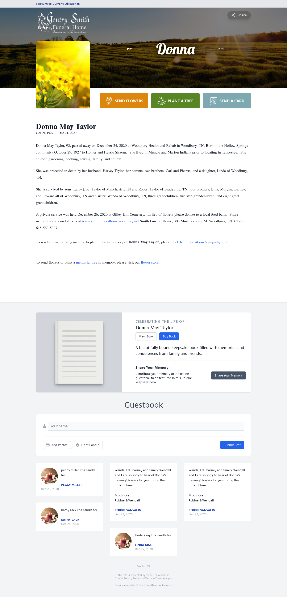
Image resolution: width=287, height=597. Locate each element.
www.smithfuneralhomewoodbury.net (110, 220)
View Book (146, 336)
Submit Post (232, 445)
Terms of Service (155, 578)
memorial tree (86, 262)
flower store (150, 262)
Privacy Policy (132, 578)
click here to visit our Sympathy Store (200, 241)
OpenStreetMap (148, 585)
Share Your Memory (228, 375)
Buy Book (169, 336)
